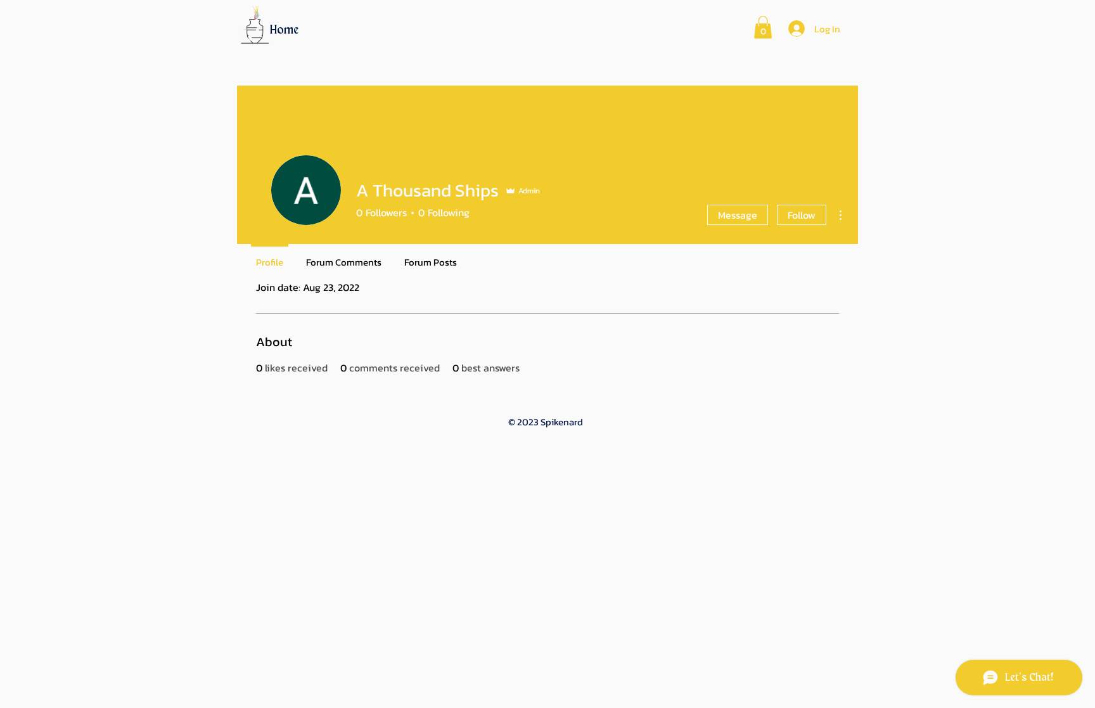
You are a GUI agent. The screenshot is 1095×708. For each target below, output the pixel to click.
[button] (762, 27)
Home (284, 30)
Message (737, 214)
